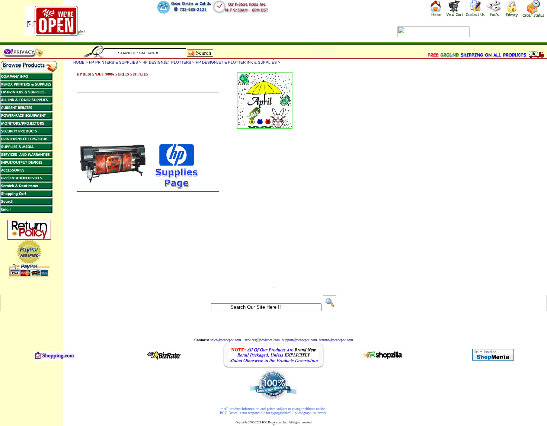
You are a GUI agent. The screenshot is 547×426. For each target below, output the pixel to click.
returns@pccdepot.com (336, 340)
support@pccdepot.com (299, 340)
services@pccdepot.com (262, 340)
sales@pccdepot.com (225, 340)
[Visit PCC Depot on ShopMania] (493, 358)
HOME (78, 62)
